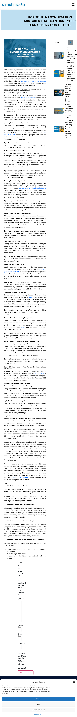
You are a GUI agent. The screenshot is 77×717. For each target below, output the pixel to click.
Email (20, 634)
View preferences (38, 710)
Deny (39, 704)
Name (20, 625)
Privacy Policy (38, 714)
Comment (22, 599)
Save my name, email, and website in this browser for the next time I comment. (22, 661)
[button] (74, 682)
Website (21, 643)
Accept (38, 699)
